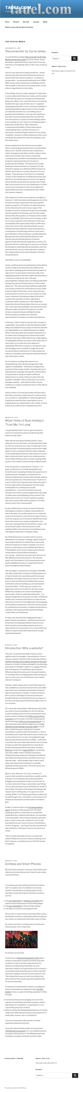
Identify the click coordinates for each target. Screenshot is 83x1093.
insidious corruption (32, 901)
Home (7, 22)
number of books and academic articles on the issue (25, 662)
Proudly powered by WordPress (15, 1088)
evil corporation (15, 901)
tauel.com (18, 7)
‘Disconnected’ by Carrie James (25, 51)
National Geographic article (28, 958)
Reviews (16, 22)
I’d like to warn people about (30, 721)
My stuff (26, 22)
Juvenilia (36, 22)
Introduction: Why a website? (24, 648)
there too (9, 750)
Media (45, 22)
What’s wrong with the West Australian (19, 27)
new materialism (15, 906)
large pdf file (28, 750)
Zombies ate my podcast (15, 1031)
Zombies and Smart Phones (23, 864)
